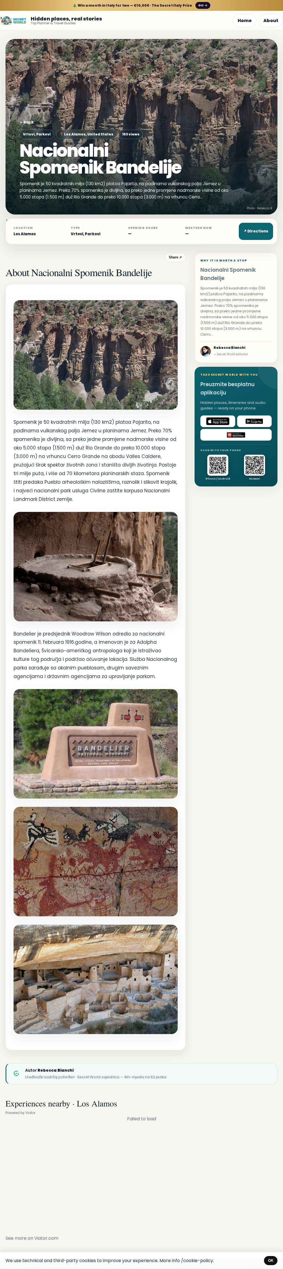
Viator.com (46, 1238)
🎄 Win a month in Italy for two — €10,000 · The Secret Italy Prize (140, 5)
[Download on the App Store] (217, 421)
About (270, 20)
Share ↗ (175, 257)
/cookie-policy (197, 1260)
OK (270, 1260)
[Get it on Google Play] (254, 421)
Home (245, 20)
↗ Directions (255, 231)
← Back (27, 122)
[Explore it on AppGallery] (236, 435)
